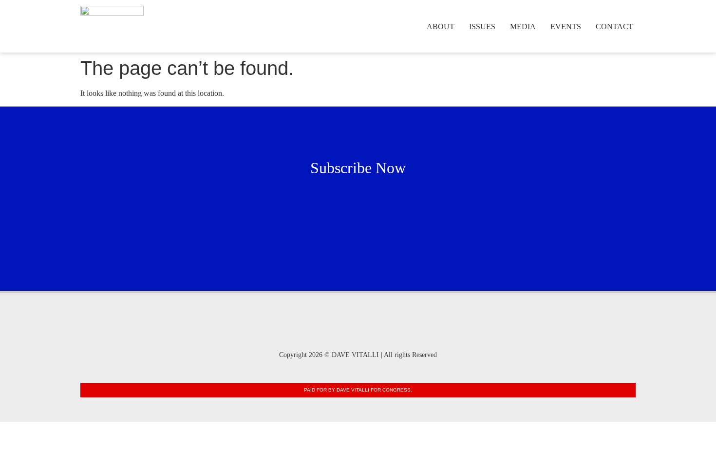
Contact (614, 26)
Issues (482, 26)
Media (523, 26)
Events (565, 26)
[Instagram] (329, 333)
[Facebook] (358, 333)
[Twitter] (387, 333)
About (440, 26)
